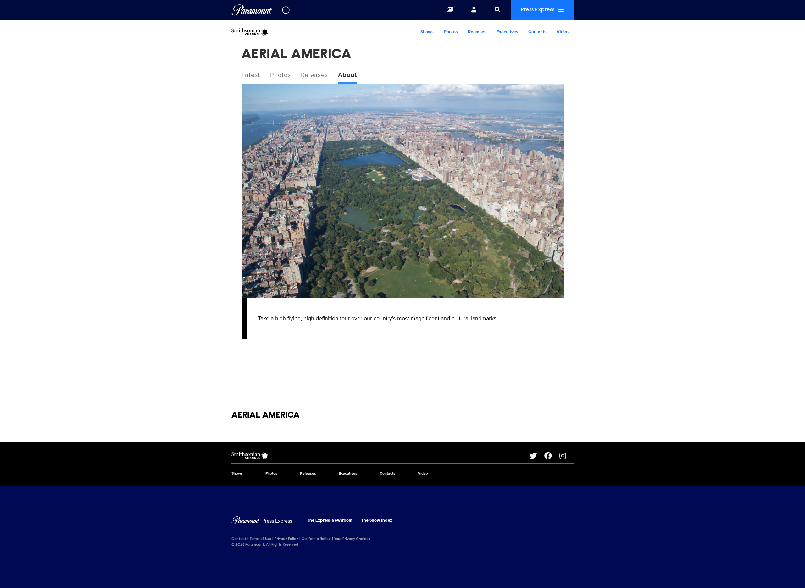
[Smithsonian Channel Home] (271, 32)
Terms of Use (260, 539)
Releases (477, 32)
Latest (251, 75)
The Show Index (376, 521)
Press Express (538, 10)
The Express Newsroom (329, 521)
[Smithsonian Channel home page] (380, 455)
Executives (507, 32)
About (347, 75)
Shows (427, 32)
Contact (238, 539)
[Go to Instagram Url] (566, 455)
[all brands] (286, 10)
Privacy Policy (286, 539)
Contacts (537, 32)
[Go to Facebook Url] (551, 455)
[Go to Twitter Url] (536, 455)
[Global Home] (251, 10)
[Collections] (450, 10)
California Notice (316, 539)
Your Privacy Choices (352, 539)
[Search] (497, 10)
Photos (451, 32)
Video (563, 32)
